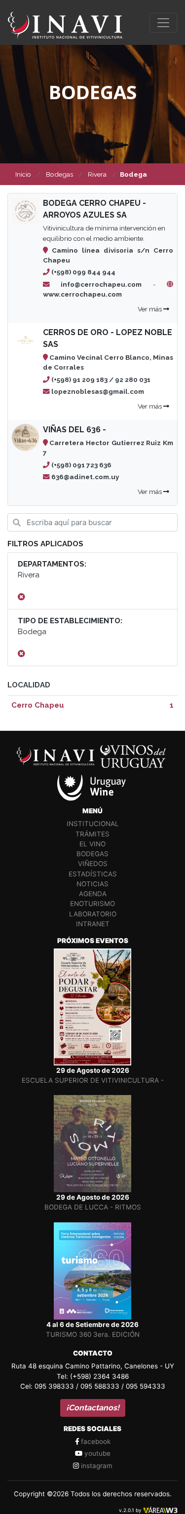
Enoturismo (92, 904)
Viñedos (93, 864)
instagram (95, 1466)
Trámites (92, 834)
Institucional (93, 824)
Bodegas (92, 854)
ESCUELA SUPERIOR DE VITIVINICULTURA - (93, 1080)
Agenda (93, 894)
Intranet (93, 924)
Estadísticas (93, 874)
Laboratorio (92, 914)
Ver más (150, 309)
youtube (96, 1453)
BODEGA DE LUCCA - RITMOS (92, 1207)
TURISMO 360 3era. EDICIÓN (93, 1334)
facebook (95, 1441)
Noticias (92, 884)
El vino (92, 844)
